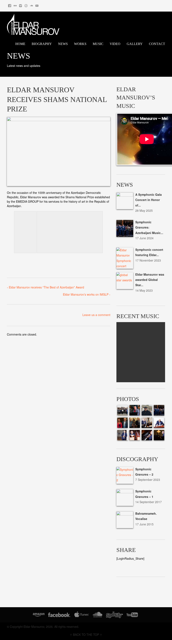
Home (20, 44)
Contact (157, 44)
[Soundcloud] (31, 4)
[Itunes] (26, 4)
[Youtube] (37, 4)
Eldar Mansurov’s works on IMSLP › (86, 294)
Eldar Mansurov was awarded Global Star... (149, 279)
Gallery (135, 44)
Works (80, 44)
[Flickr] (15, 4)
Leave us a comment (96, 315)
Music (98, 44)
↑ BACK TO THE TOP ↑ (86, 634)
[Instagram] (20, 4)
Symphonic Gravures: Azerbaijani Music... (149, 227)
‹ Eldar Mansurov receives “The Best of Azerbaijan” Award (45, 287)
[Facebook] (9, 4)
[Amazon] (39, 615)
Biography (42, 44)
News (63, 44)
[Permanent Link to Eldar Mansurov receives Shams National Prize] (58, 151)
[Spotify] (114, 615)
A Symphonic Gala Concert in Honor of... (148, 199)
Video (115, 44)
